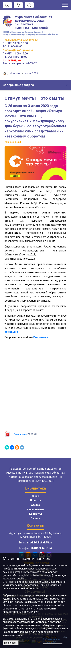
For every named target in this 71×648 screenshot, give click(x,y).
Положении (40, 337)
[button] (35, 85)
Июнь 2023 (31, 73)
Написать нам (35, 509)
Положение (20, 434)
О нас (35, 496)
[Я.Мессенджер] (7, 447)
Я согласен (10, 642)
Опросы (36, 518)
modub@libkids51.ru (39, 542)
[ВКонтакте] (12, 447)
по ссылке (11, 331)
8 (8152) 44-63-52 (41, 548)
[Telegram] (22, 447)
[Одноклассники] (17, 447)
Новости (15, 73)
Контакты (35, 513)
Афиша (35, 504)
